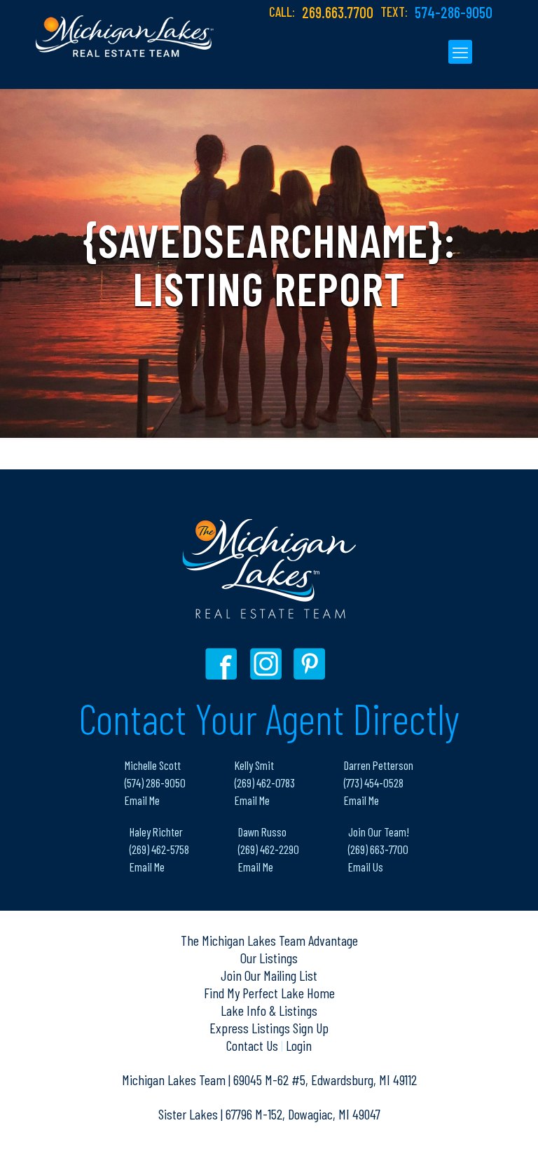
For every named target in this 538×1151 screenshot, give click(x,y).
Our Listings (269, 957)
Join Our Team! (378, 832)
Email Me (142, 800)
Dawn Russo (262, 832)
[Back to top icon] (470, 1122)
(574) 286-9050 (155, 783)
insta (268, 664)
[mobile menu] (460, 52)
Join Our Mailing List (269, 975)
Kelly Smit (254, 765)
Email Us (365, 867)
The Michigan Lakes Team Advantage (269, 940)
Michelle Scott (153, 765)
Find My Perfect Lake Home (269, 992)
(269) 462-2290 (268, 849)
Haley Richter (156, 832)
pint (311, 664)
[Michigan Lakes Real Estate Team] (124, 28)
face (224, 664)
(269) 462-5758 (159, 849)
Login (299, 1045)
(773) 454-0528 (374, 783)
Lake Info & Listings (269, 1010)
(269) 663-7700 (378, 849)
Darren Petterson (378, 765)
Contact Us (253, 1045)
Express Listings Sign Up (269, 1027)
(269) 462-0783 (265, 783)
